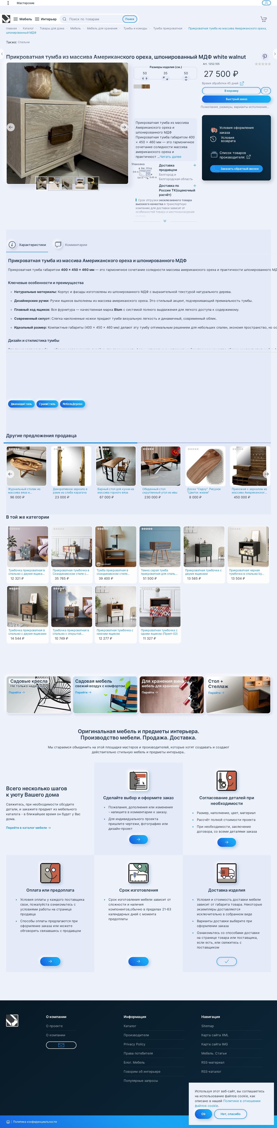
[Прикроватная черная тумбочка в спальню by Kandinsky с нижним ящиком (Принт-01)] (248, 546)
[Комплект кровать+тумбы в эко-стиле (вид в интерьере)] (80, 183)
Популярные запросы (141, 1081)
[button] (10, 3)
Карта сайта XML (215, 1035)
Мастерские (25, 3)
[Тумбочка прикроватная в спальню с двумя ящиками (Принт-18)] (27, 546)
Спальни (24, 42)
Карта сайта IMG (214, 1044)
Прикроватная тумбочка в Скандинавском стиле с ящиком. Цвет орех (71, 572)
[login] (266, 2)
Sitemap (207, 1026)
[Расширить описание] (165, 221)
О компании (55, 1035)
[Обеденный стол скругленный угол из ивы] (160, 466)
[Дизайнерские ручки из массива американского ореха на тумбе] (67, 183)
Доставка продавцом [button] (176, 172)
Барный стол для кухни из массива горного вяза (116, 490)
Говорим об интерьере (142, 1071)
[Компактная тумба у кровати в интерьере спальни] (54, 183)
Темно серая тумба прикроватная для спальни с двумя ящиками (159, 572)
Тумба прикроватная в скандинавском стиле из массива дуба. (112, 572)
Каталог (130, 1026)
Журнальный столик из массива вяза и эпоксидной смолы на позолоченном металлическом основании (24, 491)
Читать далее (170, 157)
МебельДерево (72, 404)
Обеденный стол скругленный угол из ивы (159, 490)
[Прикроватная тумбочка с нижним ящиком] (115, 606)
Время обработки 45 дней (220, 83)
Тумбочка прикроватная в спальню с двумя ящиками (27, 632)
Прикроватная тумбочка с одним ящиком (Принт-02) (159, 632)
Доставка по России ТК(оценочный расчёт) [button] (177, 190)
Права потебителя (138, 1053)
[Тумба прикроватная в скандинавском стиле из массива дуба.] (115, 546)
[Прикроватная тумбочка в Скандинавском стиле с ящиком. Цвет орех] (71, 546)
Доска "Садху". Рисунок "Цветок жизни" (204, 490)
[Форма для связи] (61, 1045)
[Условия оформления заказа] (213, 130)
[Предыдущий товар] (2, 54)
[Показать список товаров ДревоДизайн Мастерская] (214, 154)
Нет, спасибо (230, 1114)
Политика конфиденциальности (35, 1121)
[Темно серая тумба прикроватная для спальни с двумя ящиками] (160, 546)
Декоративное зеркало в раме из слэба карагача (70, 490)
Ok (203, 1114)
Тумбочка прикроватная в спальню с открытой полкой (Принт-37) (71, 632)
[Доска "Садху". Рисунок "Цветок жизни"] (205, 466)
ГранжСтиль (47, 404)
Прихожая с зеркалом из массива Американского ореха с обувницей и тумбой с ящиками (249, 491)
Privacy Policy (134, 1044)
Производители (136, 1035)
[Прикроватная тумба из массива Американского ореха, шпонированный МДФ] (67, 123)
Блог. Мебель (134, 1062)
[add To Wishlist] (266, 90)
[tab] (27, 245)
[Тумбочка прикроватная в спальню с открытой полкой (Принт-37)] (71, 606)
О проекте (54, 1026)
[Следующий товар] (275, 54)
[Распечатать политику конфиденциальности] (8, 1122)
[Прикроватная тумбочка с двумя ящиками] (204, 546)
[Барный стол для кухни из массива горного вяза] (116, 466)
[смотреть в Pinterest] (265, 57)
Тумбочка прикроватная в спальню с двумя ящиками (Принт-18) (27, 572)
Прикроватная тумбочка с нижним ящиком (115, 632)
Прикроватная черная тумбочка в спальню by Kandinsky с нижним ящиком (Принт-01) (245, 572)
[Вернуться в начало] (6, 19)
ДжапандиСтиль (21, 404)
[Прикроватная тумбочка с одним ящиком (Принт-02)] (160, 606)
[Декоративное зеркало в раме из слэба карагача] (71, 466)
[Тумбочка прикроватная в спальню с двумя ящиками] (27, 606)
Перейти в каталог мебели (26, 828)
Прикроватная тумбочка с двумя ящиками (203, 572)
